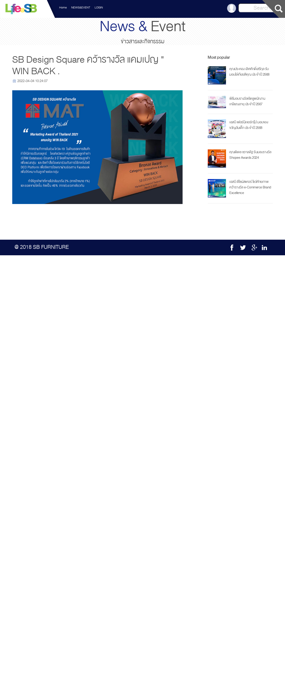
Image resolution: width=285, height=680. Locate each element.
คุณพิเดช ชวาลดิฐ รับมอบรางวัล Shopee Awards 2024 (250, 154)
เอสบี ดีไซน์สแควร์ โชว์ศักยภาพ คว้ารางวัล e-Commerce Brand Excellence (250, 187)
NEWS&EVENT (80, 7)
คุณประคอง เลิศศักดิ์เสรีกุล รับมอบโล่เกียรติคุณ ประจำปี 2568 (249, 71)
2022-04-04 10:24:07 (32, 81)
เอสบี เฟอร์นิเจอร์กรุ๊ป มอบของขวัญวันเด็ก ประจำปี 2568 (248, 125)
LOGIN (99, 7)
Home (63, 7)
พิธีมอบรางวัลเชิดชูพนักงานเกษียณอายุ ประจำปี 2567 (247, 101)
